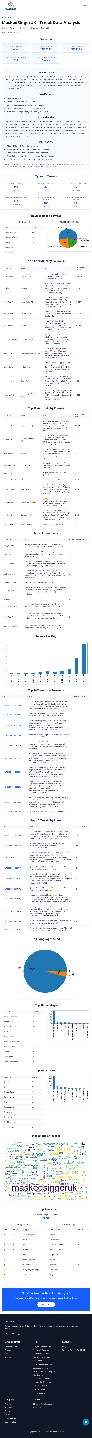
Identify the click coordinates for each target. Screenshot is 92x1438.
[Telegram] (86, 1422)
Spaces (8, 1357)
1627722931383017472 (12, 889)
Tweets (8, 1350)
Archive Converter (41, 1353)
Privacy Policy (10, 1418)
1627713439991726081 (12, 772)
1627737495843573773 (12, 745)
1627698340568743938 (12, 725)
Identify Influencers (41, 1350)
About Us (9, 1407)
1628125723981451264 (12, 846)
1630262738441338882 (12, 787)
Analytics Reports (40, 1368)
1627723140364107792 (12, 929)
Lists (7, 1353)
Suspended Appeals (41, 1378)
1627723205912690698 (12, 922)
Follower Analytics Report (44, 1371)
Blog (64, 1346)
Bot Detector (38, 1361)
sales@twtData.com (44, 1404)
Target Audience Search (43, 1346)
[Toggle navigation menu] (84, 6)
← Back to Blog (7, 17)
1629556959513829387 (12, 758)
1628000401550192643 (12, 736)
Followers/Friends (12, 1346)
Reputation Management (44, 1382)
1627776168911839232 (12, 811)
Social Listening (40, 1393)
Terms (7, 1414)
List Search (38, 1375)
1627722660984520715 (12, 868)
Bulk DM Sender (40, 1386)
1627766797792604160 (12, 802)
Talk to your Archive (41, 1357)
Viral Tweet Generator (42, 1364)
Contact (8, 1411)
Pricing (8, 1404)
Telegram (40, 1407)
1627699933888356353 (12, 714)
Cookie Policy (10, 1422)
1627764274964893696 (12, 705)
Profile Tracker (39, 1389)
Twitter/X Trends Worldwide (74, 1350)
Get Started (46, 1304)
